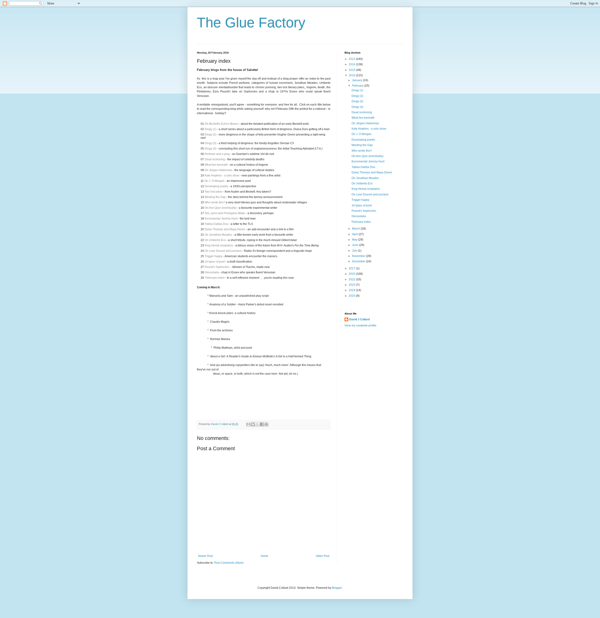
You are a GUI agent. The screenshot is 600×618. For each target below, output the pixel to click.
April (355, 234)
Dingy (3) (210, 143)
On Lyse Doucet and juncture (223, 250)
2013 (352, 59)
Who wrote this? (215, 202)
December (359, 261)
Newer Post (205, 556)
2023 (352, 284)
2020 (352, 273)
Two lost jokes (213, 191)
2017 (352, 268)
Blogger (337, 587)
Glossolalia (212, 272)
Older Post (322, 556)
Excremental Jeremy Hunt (221, 218)
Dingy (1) (210, 129)
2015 (352, 70)
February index (215, 277)
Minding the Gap (215, 197)
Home (264, 556)
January (357, 80)
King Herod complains (219, 245)
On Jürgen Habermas (218, 170)
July (355, 250)
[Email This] (248, 424)
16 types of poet (215, 261)
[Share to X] (257, 424)
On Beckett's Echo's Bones (221, 123)
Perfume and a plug (217, 154)
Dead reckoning (215, 159)
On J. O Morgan (214, 181)
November (359, 256)
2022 (352, 279)
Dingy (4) (210, 148)
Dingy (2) (210, 134)
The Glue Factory (251, 22)
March (356, 228)
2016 (352, 75)
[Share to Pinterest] (266, 424)
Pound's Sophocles (217, 267)
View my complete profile (360, 325)
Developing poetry (216, 186)
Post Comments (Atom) (229, 562)
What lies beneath (216, 164)
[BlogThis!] (253, 424)
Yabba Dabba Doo (216, 224)
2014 (352, 64)
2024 (352, 290)
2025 (352, 295)
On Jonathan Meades (218, 234)
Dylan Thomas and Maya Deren (225, 229)
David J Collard (359, 319)
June (355, 245)
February (358, 85)
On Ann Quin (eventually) (220, 207)
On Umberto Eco (215, 240)
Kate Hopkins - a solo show (222, 175)
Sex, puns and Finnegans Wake (225, 213)
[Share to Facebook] (261, 424)
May (355, 239)
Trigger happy (213, 256)
